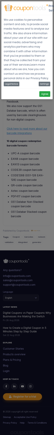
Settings (44, 83)
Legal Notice (11, 83)
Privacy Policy (39, 78)
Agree (44, 94)
